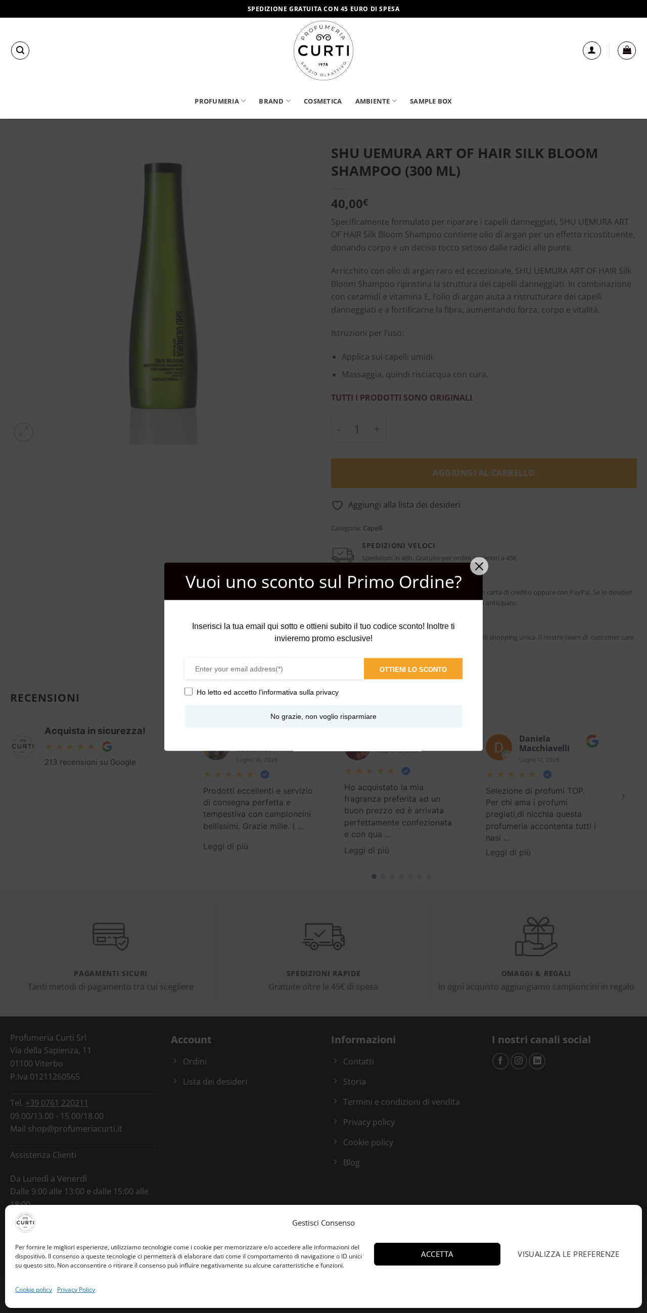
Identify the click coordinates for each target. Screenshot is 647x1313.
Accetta (437, 1254)
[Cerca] (20, 50)
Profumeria (217, 101)
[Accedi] (592, 50)
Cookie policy (33, 1289)
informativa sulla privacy (300, 692)
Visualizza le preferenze (569, 1254)
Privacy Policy (76, 1289)
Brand (271, 101)
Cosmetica (323, 101)
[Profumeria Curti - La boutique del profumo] (323, 50)
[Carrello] (627, 50)
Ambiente (372, 101)
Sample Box (431, 101)
